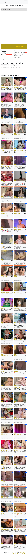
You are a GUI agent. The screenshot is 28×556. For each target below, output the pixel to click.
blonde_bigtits (18, 339)
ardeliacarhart (18, 87)
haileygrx (3, 339)
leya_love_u (17, 387)
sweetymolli (4, 213)
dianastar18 (17, 308)
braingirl (3, 308)
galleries (12, 70)
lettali (2, 371)
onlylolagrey (4, 181)
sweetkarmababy (5, 292)
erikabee (3, 103)
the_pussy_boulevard (5, 529)
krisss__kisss (17, 213)
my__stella (17, 181)
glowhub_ (3, 118)
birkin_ (16, 355)
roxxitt (2, 150)
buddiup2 (17, 292)
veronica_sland (5, 355)
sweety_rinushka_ (18, 481)
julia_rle (3, 324)
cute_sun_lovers (18, 103)
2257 (23, 554)
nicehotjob (4, 403)
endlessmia (4, 434)
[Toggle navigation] (25, 2)
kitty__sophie (17, 529)
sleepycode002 (18, 466)
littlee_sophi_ (17, 229)
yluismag (3, 418)
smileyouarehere (18, 497)
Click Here (3, 70)
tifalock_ (16, 118)
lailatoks (3, 197)
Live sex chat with (14, 46)
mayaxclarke (17, 434)
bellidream (4, 245)
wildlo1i (3, 481)
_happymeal (17, 260)
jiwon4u (16, 371)
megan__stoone (18, 197)
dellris (15, 276)
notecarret (4, 276)
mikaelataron (17, 245)
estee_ (2, 513)
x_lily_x (3, 260)
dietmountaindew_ (5, 387)
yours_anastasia (18, 545)
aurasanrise (4, 450)
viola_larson (4, 466)
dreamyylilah (4, 497)
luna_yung (17, 403)
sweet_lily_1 (17, 418)
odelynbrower (18, 166)
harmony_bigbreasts (18, 150)
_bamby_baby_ (5, 166)
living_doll (17, 134)
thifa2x (3, 134)
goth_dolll (17, 324)
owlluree (3, 545)
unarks (16, 450)
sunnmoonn (4, 229)
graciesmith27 (4, 87)
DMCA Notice (18, 554)
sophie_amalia (18, 513)
